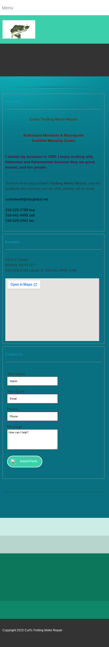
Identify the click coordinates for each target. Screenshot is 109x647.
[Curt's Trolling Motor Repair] (19, 29)
